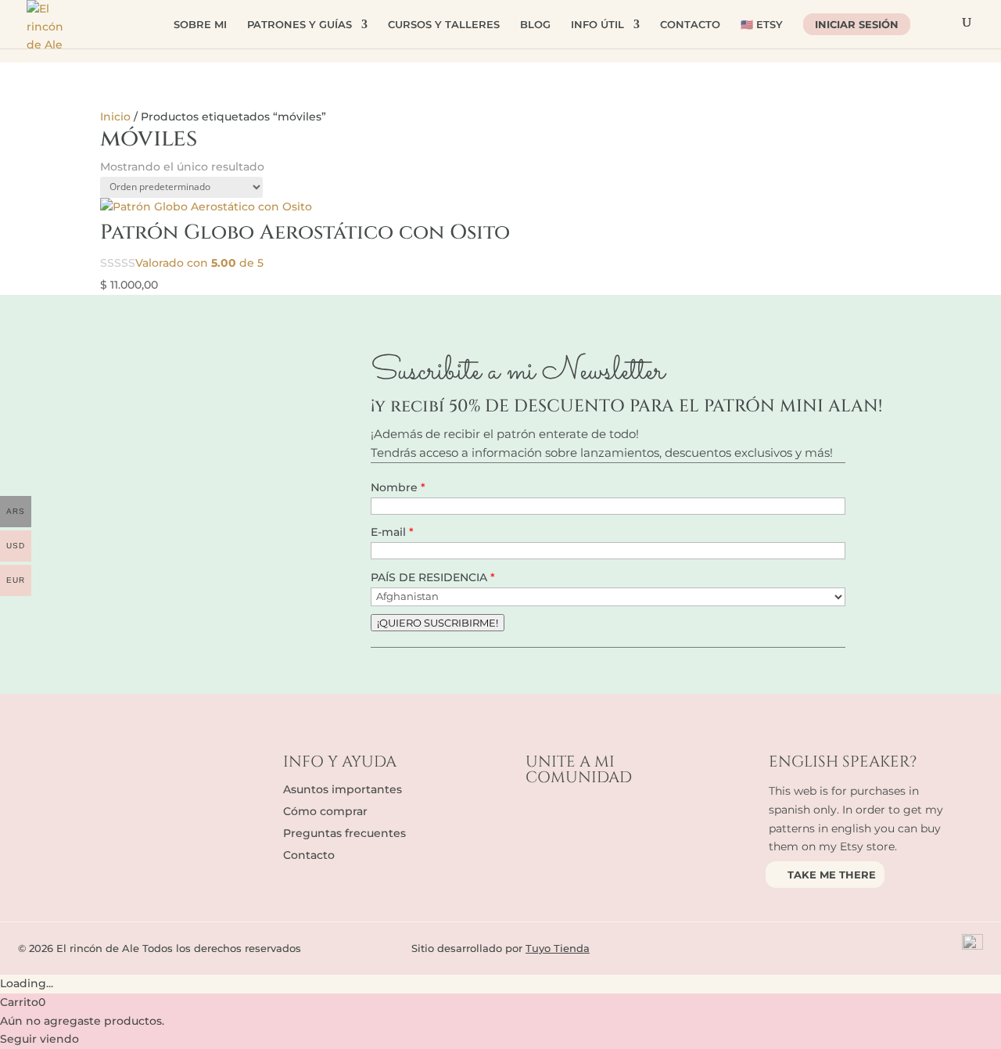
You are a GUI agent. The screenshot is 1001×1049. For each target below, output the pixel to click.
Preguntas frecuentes (344, 833)
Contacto (309, 855)
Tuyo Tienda (558, 948)
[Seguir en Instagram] (569, 819)
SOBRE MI (200, 25)
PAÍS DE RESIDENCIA (430, 577)
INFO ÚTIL (597, 25)
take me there (832, 874)
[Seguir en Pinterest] (631, 819)
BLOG (535, 25)
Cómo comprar (325, 811)
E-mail (390, 532)
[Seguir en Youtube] (600, 819)
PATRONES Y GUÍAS (299, 25)
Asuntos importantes (342, 789)
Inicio (115, 117)
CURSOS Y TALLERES (444, 25)
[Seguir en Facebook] (538, 819)
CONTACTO (690, 25)
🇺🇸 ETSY (762, 25)
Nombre (396, 487)
